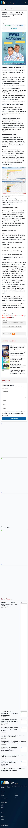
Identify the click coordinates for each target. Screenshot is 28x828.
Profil (2, 804)
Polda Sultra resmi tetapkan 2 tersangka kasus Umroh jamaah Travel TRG (17, 359)
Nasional (16, 794)
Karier (2, 807)
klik (13, 317)
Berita (2, 794)
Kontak (2, 808)
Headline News (4, 797)
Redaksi (2, 805)
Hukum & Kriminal (4, 798)
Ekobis (2, 795)
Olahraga (16, 795)
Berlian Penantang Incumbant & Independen (13, 323)
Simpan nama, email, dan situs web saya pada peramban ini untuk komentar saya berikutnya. (13, 413)
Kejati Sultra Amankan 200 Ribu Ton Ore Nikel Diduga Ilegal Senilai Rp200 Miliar (18, 347)
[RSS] (13, 334)
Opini (16, 797)
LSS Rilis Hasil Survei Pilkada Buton (12, 326)
